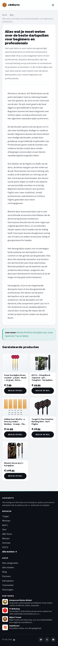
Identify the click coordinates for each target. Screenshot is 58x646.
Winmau (6, 520)
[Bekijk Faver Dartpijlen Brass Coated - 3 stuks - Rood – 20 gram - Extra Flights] (15, 362)
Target (5, 516)
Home (4, 15)
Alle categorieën (10, 563)
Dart (4, 529)
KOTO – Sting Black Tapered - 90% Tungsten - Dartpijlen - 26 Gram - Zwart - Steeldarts (42, 380)
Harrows (6, 542)
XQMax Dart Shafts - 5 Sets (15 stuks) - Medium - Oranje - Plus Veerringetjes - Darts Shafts (15, 424)
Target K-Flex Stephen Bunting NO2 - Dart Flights (42, 421)
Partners (6, 576)
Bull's (5, 525)
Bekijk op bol (15, 391)
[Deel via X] (40, 639)
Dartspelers (8, 580)
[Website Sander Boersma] (14, 639)
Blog (11, 15)
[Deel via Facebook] (47, 639)
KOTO (5, 547)
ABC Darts (7, 533)
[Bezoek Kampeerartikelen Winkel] (5, 602)
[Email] (53, 639)
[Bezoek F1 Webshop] (5, 610)
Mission (6, 538)
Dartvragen (7, 589)
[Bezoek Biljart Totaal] (5, 619)
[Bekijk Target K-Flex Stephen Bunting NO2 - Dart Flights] (43, 406)
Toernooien (8, 585)
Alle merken (8, 567)
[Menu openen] (53, 5)
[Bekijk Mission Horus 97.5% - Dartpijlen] (15, 450)
